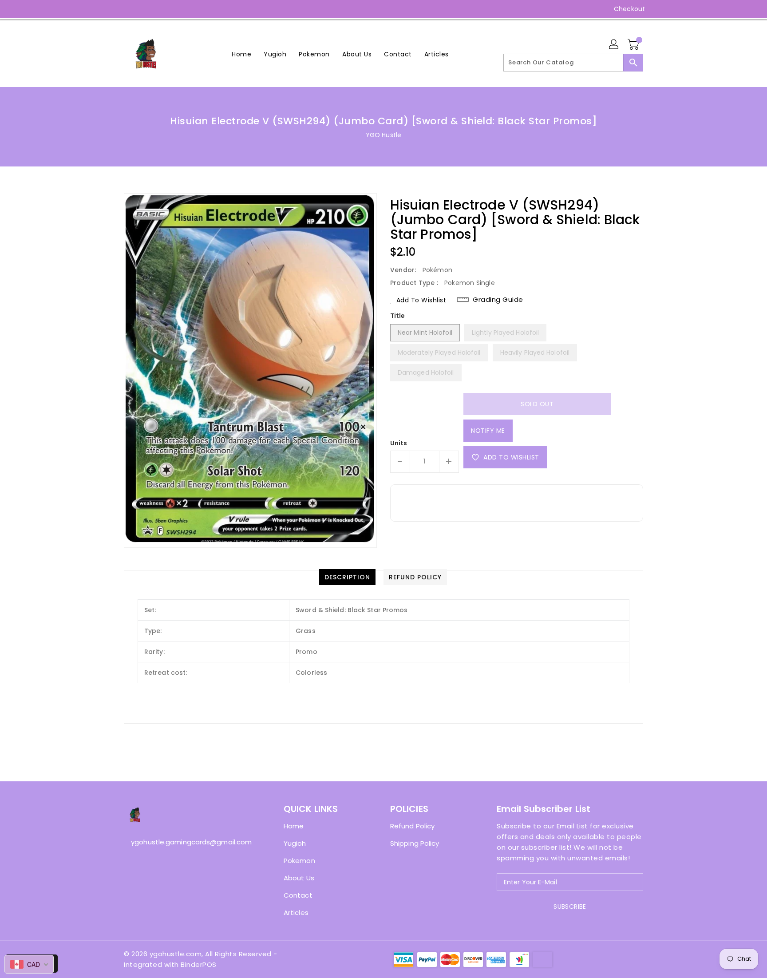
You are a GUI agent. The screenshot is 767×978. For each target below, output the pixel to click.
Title (397, 315)
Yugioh (295, 843)
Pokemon (299, 860)
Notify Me (488, 430)
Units (398, 443)
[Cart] (634, 45)
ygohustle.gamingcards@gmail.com (186, 842)
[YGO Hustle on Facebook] (111, 9)
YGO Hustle (383, 135)
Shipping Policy (414, 843)
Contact (298, 895)
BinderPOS (199, 964)
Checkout (629, 8)
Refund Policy (412, 826)
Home (294, 826)
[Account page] (614, 45)
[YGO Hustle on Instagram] (128, 9)
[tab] (347, 577)
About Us (299, 878)
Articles (296, 912)
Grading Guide (498, 299)
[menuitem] (241, 54)
